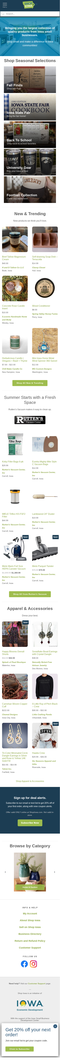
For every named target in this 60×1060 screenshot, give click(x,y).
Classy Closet (38, 267)
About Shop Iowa (30, 920)
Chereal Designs (10, 714)
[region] (30, 36)
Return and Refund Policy (30, 941)
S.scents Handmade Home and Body (14, 318)
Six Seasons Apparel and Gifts (44, 762)
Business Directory (30, 934)
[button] (29, 79)
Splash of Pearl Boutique (14, 662)
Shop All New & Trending (30, 383)
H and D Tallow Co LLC (13, 267)
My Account (30, 913)
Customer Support (30, 947)
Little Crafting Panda (42, 714)
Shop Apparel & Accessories (30, 781)
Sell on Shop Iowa (30, 927)
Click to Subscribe (20, 1049)
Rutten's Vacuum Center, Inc (13, 471)
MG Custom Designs (42, 369)
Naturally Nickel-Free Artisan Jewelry (42, 663)
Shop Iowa (30, 5)
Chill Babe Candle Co (12, 369)
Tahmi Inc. (7, 769)
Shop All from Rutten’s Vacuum (30, 594)
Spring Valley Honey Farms (45, 314)
